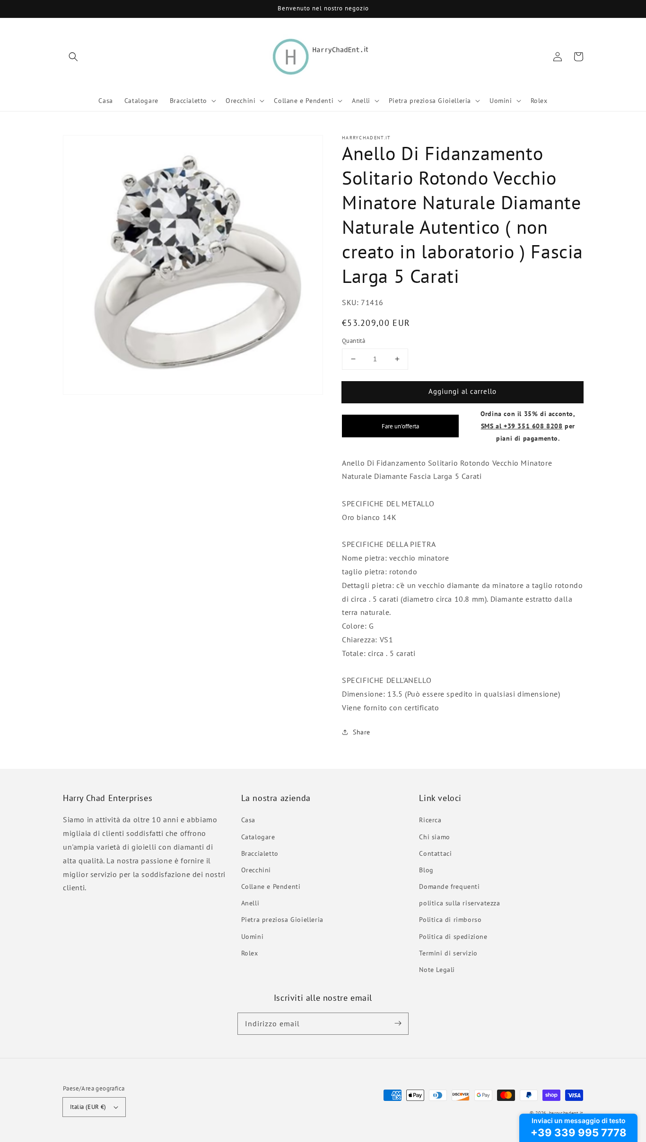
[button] (73, 56)
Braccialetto (260, 853)
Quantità (353, 341)
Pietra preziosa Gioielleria (282, 919)
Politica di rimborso (450, 919)
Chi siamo (434, 837)
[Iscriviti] (397, 1023)
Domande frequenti (449, 886)
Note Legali (437, 969)
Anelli (250, 903)
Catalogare (258, 837)
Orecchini (256, 870)
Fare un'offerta (400, 426)
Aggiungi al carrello (462, 391)
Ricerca (430, 820)
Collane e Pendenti (271, 886)
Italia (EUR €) (88, 1107)
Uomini (252, 936)
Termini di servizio (448, 953)
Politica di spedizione (453, 936)
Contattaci (435, 853)
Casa (248, 820)
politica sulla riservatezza (459, 903)
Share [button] (361, 732)
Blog (426, 870)
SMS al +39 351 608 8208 (522, 425)
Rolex (249, 953)
